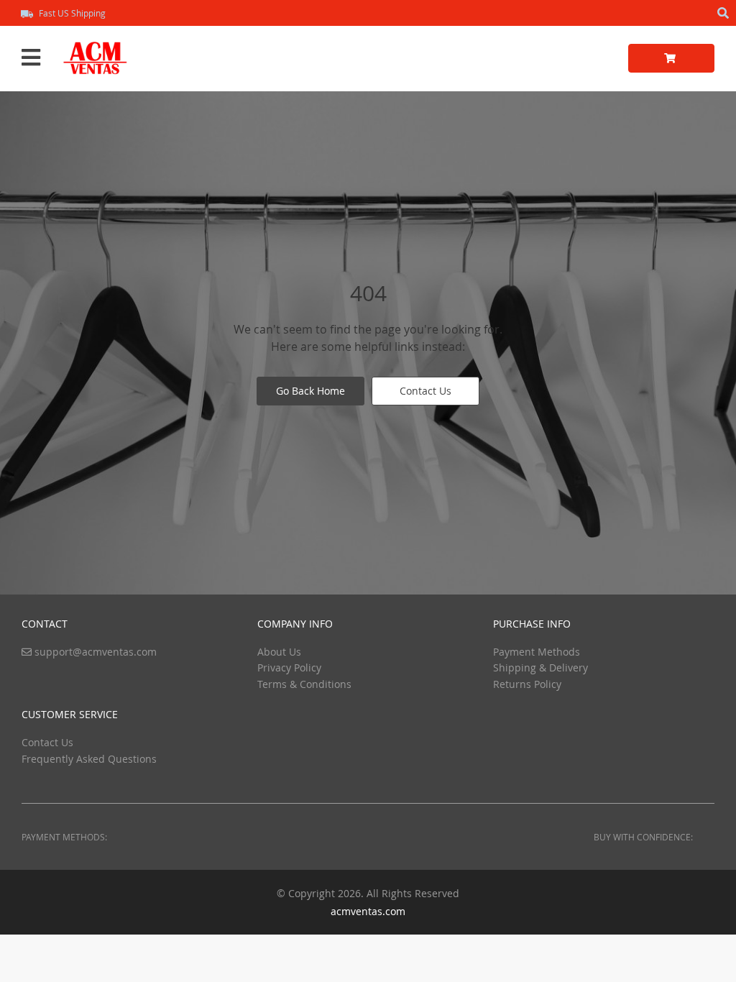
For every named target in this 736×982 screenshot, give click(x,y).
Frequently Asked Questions (89, 759)
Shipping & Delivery (540, 667)
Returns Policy (527, 684)
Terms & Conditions (304, 684)
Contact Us (425, 391)
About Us (279, 652)
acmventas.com (368, 911)
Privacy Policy (289, 667)
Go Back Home (310, 391)
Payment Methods (536, 652)
